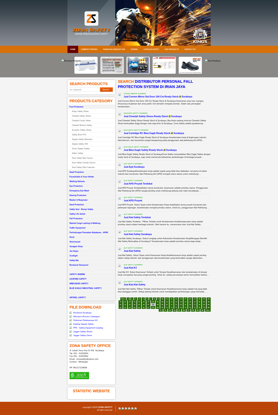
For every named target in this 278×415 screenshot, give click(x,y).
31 (167, 302)
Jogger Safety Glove (82, 335)
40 (209, 302)
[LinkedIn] (136, 409)
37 (195, 302)
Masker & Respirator (79, 200)
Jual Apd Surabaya (134, 167)
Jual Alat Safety (132, 251)
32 (171, 302)
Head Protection (77, 172)
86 (184, 310)
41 (120, 304)
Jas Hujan (74, 251)
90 (202, 310)
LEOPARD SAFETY (78, 279)
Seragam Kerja (76, 246)
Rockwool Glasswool (79, 265)
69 (158, 307)
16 (190, 299)
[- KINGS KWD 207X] (165, 73)
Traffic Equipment (77, 228)
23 (130, 302)
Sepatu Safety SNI (80, 144)
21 (120, 302)
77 (195, 307)
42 (125, 304)
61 (120, 307)
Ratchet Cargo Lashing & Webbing (85, 223)
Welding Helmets (77, 181)
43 (130, 304)
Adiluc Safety (77, 153)
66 (144, 307)
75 (185, 307)
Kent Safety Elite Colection (83, 167)
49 (158, 304)
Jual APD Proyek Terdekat (138, 183)
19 (204, 299)
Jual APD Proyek (133, 200)
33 (176, 302)
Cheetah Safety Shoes (81, 116)
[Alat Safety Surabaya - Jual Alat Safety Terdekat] (120, 215)
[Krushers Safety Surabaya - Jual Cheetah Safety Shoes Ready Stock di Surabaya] (120, 114)
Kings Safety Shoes (80, 111)
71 (167, 307)
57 (195, 304)
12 (171, 299)
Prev (123, 299)
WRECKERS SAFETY (79, 283)
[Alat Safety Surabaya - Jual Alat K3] (120, 266)
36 (190, 302)
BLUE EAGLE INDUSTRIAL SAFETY (86, 288)
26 (144, 302)
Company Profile (89, 49)
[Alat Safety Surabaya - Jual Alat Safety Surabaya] (120, 232)
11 (167, 299)
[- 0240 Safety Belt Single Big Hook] (139, 73)
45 (139, 304)
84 (174, 310)
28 (153, 302)
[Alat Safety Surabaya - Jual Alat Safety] (120, 249)
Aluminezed (75, 242)
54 (181, 304)
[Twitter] (123, 409)
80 (209, 307)
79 (204, 307)
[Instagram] (132, 409)
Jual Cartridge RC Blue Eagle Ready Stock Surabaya (154, 133)
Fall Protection (76, 218)
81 (161, 310)
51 (167, 304)
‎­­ (91, 293)
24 (134, 302)
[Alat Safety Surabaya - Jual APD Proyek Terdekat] (120, 182)
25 (139, 302)
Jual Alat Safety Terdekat (137, 217)
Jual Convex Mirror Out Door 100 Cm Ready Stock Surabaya (158, 96)
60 (209, 304)
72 (171, 307)
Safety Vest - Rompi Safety (81, 209)
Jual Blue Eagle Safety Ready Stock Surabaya (150, 150)
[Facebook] (120, 409)
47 (148, 304)
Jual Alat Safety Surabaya (138, 234)
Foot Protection (76, 107)
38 (199, 302)
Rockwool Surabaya (82, 313)
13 (176, 299)
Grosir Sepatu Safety (81, 148)
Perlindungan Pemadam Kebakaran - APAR (89, 232)
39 (204, 302)
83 (170, 310)
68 (153, 307)
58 (199, 304)
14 (181, 299)
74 (181, 307)
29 (158, 302)
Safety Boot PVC (79, 135)
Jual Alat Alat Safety (134, 284)
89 (198, 310)
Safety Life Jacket (77, 214)
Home (72, 49)
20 (209, 299)
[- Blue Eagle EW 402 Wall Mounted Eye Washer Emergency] (191, 58)
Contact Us (190, 49)
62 (125, 307)
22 (125, 302)
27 (148, 302)
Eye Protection (76, 186)
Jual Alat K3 (130, 268)
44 (134, 304)
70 (162, 307)
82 (165, 310)
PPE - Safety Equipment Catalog (88, 328)
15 (185, 299)
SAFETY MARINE (77, 274)
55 (185, 304)
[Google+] (126, 409)
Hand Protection (77, 205)
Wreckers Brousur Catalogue (86, 316)
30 (162, 302)
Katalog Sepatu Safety (83, 324)
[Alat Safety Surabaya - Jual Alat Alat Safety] (120, 283)
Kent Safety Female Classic (84, 163)
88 (193, 310)
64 (134, 307)
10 (162, 299)
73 (176, 307)
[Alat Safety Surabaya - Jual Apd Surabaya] (120, 165)
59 (204, 304)
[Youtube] (129, 409)
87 (188, 310)
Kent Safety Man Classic (82, 158)
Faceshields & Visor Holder (82, 177)
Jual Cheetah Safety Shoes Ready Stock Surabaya (153, 116)
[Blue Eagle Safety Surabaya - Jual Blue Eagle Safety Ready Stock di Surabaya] (120, 148)
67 (148, 307)
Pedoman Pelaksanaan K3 (85, 320)
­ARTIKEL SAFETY (78, 297)
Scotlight (74, 256)
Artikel (134, 49)
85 (179, 310)
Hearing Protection (78, 195)
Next (208, 310)
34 (181, 302)
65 (139, 307)
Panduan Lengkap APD (114, 49)
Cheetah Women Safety (82, 125)
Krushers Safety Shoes (82, 130)
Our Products (172, 49)
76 (190, 307)
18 (199, 299)
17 (195, 299)
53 (176, 304)
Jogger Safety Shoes (82, 331)
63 (130, 307)
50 (162, 304)
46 (144, 304)
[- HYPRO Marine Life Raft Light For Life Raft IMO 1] (113, 73)
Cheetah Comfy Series (81, 120)
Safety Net (74, 260)
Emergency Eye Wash (79, 191)
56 (190, 304)
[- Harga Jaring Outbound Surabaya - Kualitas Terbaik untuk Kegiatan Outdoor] (86, 73)
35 (185, 302)
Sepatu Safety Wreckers (82, 139)
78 (199, 307)
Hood (72, 237)
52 (171, 304)
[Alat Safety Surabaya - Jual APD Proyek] (120, 199)
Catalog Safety (151, 49)
